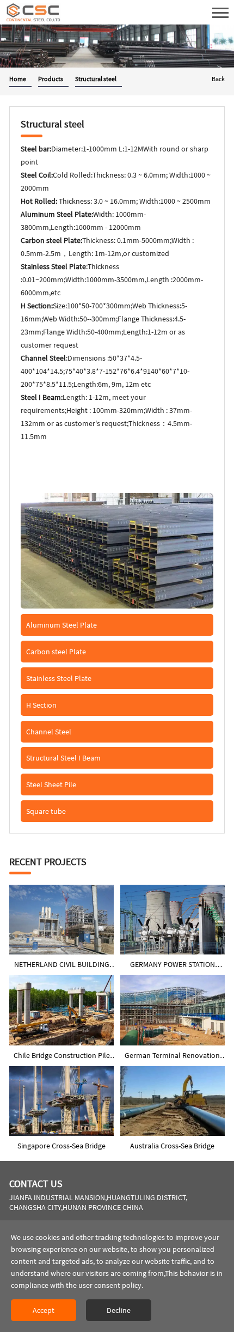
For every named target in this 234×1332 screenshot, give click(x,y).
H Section (41, 705)
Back (218, 79)
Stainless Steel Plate (58, 678)
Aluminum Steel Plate (61, 625)
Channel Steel (48, 732)
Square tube (46, 811)
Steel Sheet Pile (51, 784)
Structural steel (95, 79)
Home (17, 79)
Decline (119, 1310)
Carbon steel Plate (56, 651)
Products (50, 79)
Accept (43, 1310)
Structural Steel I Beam (63, 758)
